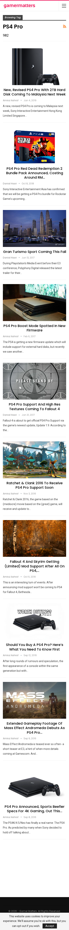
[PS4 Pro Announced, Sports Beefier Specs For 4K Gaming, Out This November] (34, 783)
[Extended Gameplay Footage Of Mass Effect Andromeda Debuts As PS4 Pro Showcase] (34, 700)
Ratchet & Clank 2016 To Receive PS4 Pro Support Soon (35, 485)
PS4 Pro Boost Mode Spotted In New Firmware (34, 328)
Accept (49, 925)
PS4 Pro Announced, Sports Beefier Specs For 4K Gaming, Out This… (35, 808)
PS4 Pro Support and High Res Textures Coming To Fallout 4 (34, 406)
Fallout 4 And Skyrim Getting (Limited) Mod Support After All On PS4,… (35, 566)
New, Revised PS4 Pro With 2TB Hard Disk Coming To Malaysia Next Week (34, 92)
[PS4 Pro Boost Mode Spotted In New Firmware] (34, 302)
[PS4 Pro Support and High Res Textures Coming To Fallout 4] (34, 381)
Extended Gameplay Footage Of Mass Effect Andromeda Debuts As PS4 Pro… (34, 728)
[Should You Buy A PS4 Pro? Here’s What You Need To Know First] (34, 621)
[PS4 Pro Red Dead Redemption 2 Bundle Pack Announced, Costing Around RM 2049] (34, 145)
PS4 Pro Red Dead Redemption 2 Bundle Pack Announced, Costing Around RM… (34, 173)
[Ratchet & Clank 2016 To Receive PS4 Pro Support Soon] (34, 459)
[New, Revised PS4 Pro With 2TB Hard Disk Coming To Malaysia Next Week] (34, 66)
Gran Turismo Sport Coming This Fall (34, 251)
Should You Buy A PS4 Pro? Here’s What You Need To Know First (34, 647)
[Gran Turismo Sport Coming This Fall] (34, 228)
